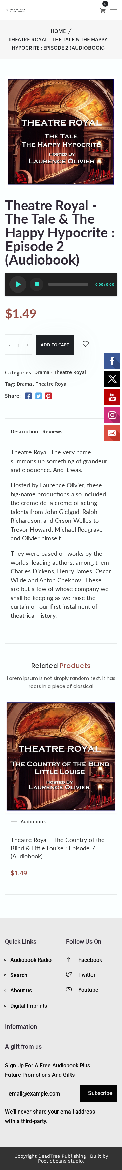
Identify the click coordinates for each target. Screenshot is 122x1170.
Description (24, 432)
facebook (90, 960)
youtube (88, 990)
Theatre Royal (52, 384)
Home (58, 31)
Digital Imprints (28, 1006)
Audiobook (33, 821)
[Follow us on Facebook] (28, 396)
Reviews (52, 432)
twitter (87, 975)
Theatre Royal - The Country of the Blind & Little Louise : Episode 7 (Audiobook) (58, 848)
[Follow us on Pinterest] (48, 396)
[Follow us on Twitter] (38, 396)
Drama (24, 384)
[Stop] (36, 284)
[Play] (17, 284)
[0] (102, 10)
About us (21, 990)
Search (18, 975)
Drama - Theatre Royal (60, 372)
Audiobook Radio (31, 960)
